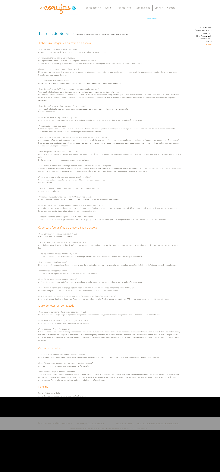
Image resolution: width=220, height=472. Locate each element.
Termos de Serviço (125, 423)
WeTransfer (84, 323)
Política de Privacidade (167, 423)
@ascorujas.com (64, 423)
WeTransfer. (85, 366)
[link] (158, 18)
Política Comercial (146, 423)
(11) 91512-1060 (96, 423)
